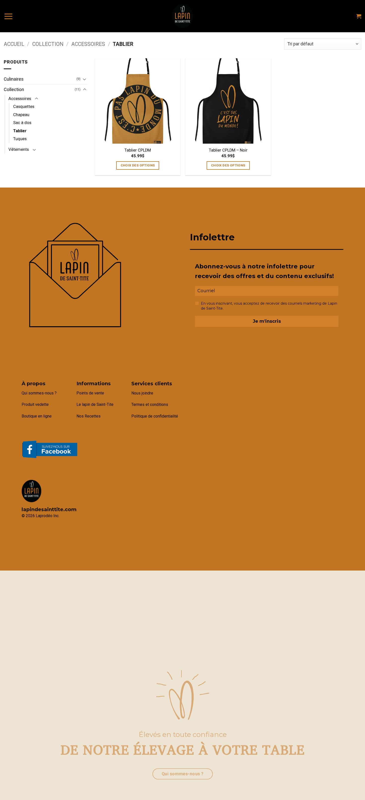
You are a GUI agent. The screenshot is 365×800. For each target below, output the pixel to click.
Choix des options (138, 165)
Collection (48, 44)
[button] (8, 16)
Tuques (20, 138)
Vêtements (18, 149)
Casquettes (23, 106)
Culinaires (14, 79)
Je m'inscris (267, 321)
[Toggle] (85, 79)
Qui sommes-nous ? (39, 393)
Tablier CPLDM (137, 150)
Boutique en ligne (37, 416)
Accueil (14, 44)
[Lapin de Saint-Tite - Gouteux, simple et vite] (182, 16)
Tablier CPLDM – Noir (228, 150)
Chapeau (21, 114)
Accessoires (88, 44)
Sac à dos (22, 122)
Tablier (20, 130)
